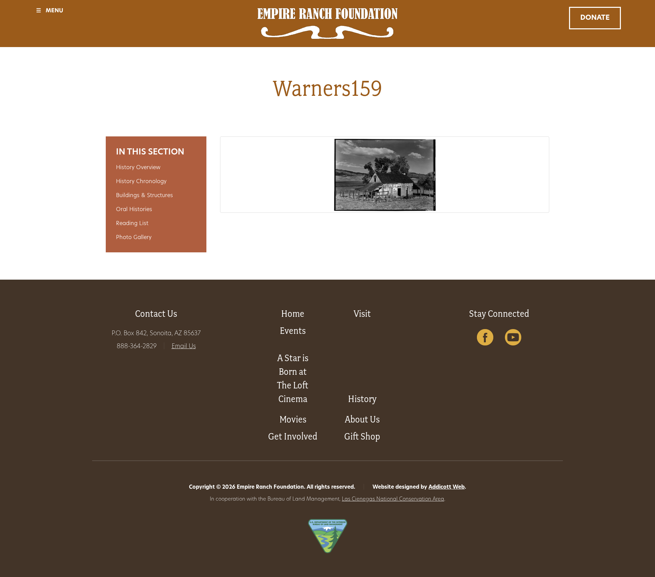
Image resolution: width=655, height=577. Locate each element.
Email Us (184, 347)
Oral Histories (134, 209)
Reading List (132, 223)
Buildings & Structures (144, 195)
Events (293, 330)
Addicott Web (446, 487)
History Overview (138, 168)
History (362, 398)
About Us (362, 419)
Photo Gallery (133, 237)
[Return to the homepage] (327, 23)
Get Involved (292, 436)
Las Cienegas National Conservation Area (393, 499)
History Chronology (141, 181)
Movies (292, 419)
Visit (362, 313)
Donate (595, 18)
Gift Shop (362, 436)
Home (292, 313)
